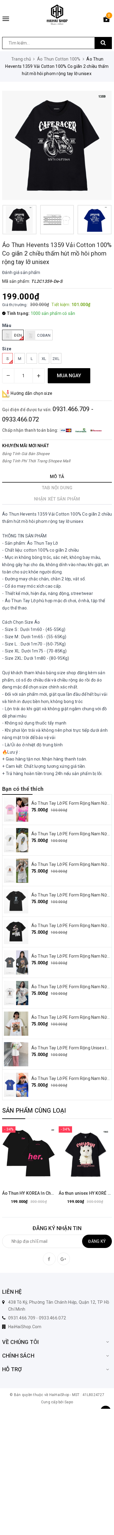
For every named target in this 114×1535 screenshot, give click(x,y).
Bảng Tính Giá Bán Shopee (26, 453)
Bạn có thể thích (22, 789)
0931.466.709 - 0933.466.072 (37, 1317)
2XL (56, 358)
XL (44, 358)
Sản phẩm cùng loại (34, 1110)
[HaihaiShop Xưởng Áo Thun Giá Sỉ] (57, 15)
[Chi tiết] (13, 1154)
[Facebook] (49, 1259)
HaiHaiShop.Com (25, 1326)
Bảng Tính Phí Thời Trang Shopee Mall (36, 461)
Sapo (68, 1402)
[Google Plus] (63, 1259)
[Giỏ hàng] (106, 20)
